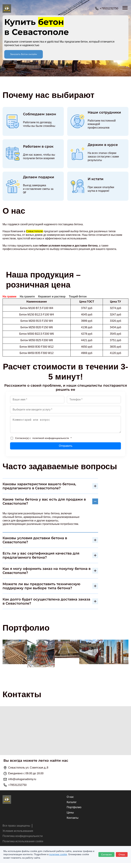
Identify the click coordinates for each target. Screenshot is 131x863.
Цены (70, 812)
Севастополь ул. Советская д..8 (28, 767)
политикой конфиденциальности (50, 438)
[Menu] (126, 6)
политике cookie (58, 854)
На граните (27, 296)
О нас (70, 796)
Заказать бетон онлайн (23, 54)
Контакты (72, 817)
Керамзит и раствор (52, 296)
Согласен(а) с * (43, 438)
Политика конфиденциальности (23, 836)
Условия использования (18, 830)
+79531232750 (109, 8)
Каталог (72, 802)
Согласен (106, 854)
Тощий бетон (78, 296)
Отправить (65, 445)
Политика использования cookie (23, 841)
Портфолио (74, 807)
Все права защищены (16, 825)
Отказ (122, 854)
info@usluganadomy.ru (22, 779)
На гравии (9, 296)
